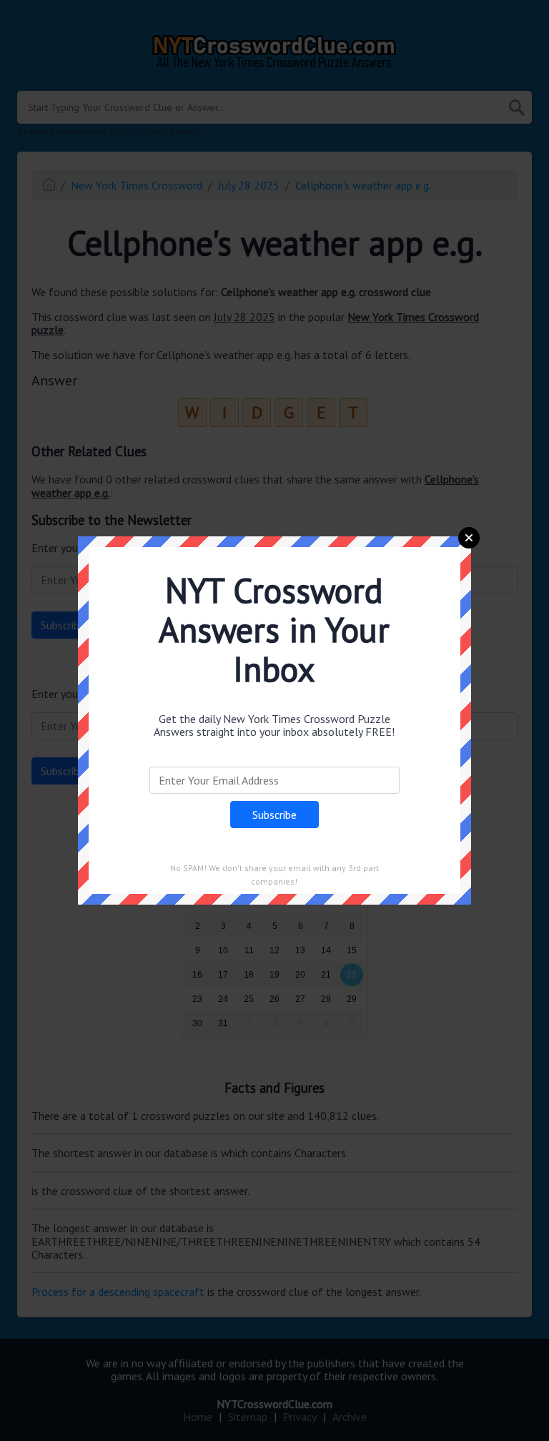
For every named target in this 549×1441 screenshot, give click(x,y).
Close (469, 538)
